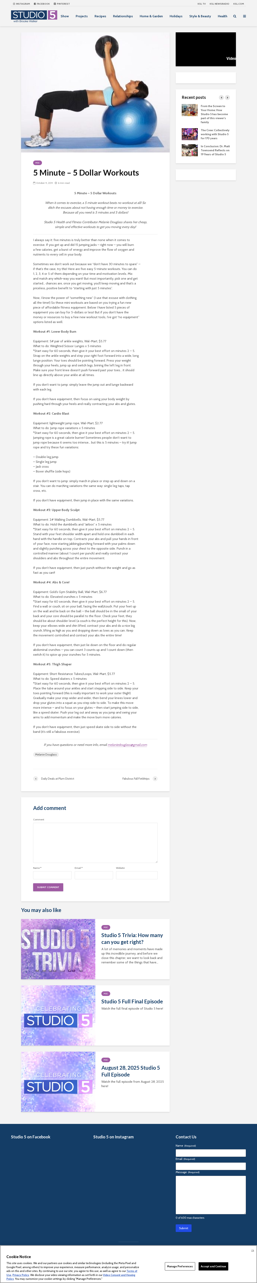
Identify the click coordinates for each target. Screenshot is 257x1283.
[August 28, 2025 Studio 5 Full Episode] (58, 1081)
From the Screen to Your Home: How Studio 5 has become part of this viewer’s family (214, 114)
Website (120, 868)
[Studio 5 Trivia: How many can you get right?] (58, 949)
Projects (82, 16)
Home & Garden (151, 16)
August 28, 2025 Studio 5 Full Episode (130, 1071)
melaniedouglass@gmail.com (127, 745)
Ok (252, 1250)
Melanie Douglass (46, 754)
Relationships (123, 16)
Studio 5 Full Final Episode (132, 1001)
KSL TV (202, 3)
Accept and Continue (213, 1266)
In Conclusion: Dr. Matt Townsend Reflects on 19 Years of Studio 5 (215, 150)
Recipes (100, 16)
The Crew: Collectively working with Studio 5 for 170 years (215, 134)
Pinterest (63, 3)
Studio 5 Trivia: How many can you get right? (132, 938)
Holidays (176, 16)
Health (222, 16)
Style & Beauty (200, 16)
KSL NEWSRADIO (219, 3)
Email (79, 868)
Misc (37, 163)
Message (188, 1172)
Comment (38, 819)
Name (37, 868)
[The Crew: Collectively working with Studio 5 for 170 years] (190, 134)
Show (65, 16)
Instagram (22, 3)
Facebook (43, 3)
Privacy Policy (20, 1275)
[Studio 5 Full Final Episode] (58, 1015)
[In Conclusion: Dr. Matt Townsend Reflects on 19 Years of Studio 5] (190, 150)
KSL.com (238, 3)
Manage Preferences (180, 1266)
